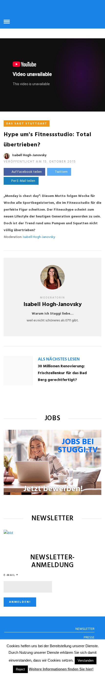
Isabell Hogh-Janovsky (29, 155)
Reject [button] (20, 669)
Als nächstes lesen (59, 359)
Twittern (61, 172)
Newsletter (84, 629)
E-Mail (11, 575)
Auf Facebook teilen (26, 172)
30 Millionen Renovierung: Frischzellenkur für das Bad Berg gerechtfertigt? (62, 373)
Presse (89, 637)
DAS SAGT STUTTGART (26, 123)
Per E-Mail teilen (22, 181)
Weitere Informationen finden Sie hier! (61, 669)
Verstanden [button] (86, 660)
